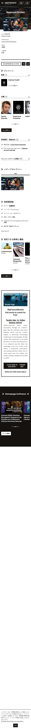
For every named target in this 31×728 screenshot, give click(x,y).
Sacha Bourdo (4, 117)
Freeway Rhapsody (17, 260)
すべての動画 (6, 433)
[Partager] (23, 64)
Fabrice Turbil (6, 36)
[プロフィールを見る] (27, 3)
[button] (21, 179)
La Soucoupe (6, 251)
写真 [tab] (15, 173)
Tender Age (11, 320)
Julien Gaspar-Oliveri (17, 321)
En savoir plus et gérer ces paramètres (12, 721)
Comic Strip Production (9, 41)
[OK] (15, 725)
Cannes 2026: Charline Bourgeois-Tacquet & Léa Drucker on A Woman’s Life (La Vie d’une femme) (11, 418)
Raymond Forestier (17, 117)
